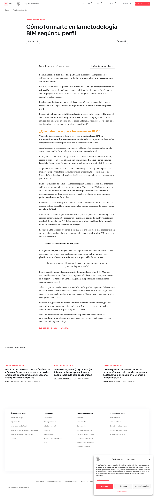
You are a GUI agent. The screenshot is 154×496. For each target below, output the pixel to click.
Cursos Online (110, 4)
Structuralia (48, 418)
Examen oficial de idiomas (85, 443)
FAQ (45, 443)
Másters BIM (81, 422)
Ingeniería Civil (15, 422)
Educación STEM (115, 422)
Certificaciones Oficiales (85, 434)
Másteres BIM (86, 4)
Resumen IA (33, 41)
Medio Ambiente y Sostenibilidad (21, 434)
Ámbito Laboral (115, 418)
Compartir (121, 41)
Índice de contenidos (101, 66)
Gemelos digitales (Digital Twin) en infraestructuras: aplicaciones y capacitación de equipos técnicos (73, 372)
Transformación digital (20, 10)
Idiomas (13, 438)
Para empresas (49, 434)
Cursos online (81, 426)
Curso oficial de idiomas (85, 438)
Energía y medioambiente (118, 426)
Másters (98, 4)
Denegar (123, 486)
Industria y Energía (17, 418)
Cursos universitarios (84, 430)
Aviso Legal (40, 481)
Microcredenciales (83, 447)
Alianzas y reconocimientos (53, 438)
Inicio (7, 10)
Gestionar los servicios (103, 480)
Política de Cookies (71, 481)
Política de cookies (122, 492)
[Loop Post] (28, 356)
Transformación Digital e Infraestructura (24, 430)
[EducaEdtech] (11, 480)
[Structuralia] (16, 461)
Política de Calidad (87, 481)
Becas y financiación (50, 422)
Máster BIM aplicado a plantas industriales (61, 230)
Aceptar (104, 486)
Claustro (47, 430)
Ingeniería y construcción (118, 430)
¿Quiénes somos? (50, 426)
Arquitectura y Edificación (19, 426)
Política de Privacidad (54, 481)
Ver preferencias (142, 486)
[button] (149, 459)
